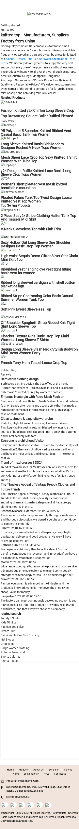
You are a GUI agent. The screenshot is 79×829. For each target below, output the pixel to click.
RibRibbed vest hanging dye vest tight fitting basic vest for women (36, 271)
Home (10, 769)
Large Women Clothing (15, 648)
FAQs (46, 774)
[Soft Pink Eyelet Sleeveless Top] (3, 303)
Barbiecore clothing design (20, 379)
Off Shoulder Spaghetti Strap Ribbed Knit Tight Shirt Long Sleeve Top (38, 324)
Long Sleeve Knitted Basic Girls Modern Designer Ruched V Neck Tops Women (32, 146)
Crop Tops (7, 643)
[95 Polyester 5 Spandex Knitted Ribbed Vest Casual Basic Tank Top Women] (9, 125)
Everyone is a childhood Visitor (23, 441)
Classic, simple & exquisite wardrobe (27, 419)
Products (24, 769)
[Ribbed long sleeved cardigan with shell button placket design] (3, 276)
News (16, 774)
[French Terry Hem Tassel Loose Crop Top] (3, 356)
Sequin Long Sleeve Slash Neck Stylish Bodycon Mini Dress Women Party (39, 351)
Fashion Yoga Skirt (12, 626)
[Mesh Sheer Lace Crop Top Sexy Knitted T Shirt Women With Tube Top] (11, 151)
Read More (7, 120)
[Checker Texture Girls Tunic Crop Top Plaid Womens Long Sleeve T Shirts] (9, 330)
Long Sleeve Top (33, 816)
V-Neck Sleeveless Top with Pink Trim (31, 229)
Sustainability (31, 774)
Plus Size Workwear (39, 59)
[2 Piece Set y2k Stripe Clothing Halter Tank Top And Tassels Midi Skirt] (10, 210)
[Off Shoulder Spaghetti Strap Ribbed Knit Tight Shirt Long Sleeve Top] (13, 316)
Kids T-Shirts (8, 622)
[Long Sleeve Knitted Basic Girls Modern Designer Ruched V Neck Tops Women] (9, 138)
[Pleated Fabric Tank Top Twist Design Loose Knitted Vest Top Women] (14, 191)
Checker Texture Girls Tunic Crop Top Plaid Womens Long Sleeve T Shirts (35, 338)
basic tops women (12, 816)
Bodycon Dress (9, 820)
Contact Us (60, 774)
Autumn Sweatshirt (13, 652)
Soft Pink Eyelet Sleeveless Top (26, 309)
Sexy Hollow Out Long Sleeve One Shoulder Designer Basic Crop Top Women (35, 244)
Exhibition (53, 769)
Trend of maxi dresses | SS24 (22, 462)
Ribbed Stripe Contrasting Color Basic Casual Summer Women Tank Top (37, 298)
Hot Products (58, 812)
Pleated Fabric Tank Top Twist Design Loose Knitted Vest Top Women (36, 199)
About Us (38, 769)
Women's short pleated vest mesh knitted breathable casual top (34, 186)
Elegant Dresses (66, 816)
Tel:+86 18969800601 (18, 796)
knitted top (25, 820)
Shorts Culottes (10, 656)
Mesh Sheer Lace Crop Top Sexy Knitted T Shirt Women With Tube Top (39, 159)
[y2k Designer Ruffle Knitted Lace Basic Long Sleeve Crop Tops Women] (9, 165)
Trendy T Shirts (10, 618)
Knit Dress (50, 816)
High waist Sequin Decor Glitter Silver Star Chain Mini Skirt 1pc (39, 258)
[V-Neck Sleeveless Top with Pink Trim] (3, 223)
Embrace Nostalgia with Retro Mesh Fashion (32, 397)
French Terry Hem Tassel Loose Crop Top (34, 362)
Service (68, 769)
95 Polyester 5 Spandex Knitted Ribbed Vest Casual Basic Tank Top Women (36, 132)
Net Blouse (7, 639)
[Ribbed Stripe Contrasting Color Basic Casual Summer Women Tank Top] (9, 290)
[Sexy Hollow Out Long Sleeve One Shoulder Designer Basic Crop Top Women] (14, 236)
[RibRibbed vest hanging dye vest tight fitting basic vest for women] (6, 263)
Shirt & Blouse (9, 660)
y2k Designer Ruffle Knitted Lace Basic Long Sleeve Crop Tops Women (36, 172)
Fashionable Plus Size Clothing (20, 635)
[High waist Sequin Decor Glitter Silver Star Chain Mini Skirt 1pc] (11, 250)
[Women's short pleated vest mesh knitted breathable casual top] (6, 178)
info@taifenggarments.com (22, 780)
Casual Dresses (16, 59)
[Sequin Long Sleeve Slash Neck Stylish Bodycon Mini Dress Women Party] (13, 343)
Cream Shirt (59, 59)
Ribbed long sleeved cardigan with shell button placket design (38, 284)
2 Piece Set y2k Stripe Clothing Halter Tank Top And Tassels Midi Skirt (38, 217)
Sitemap (73, 812)
